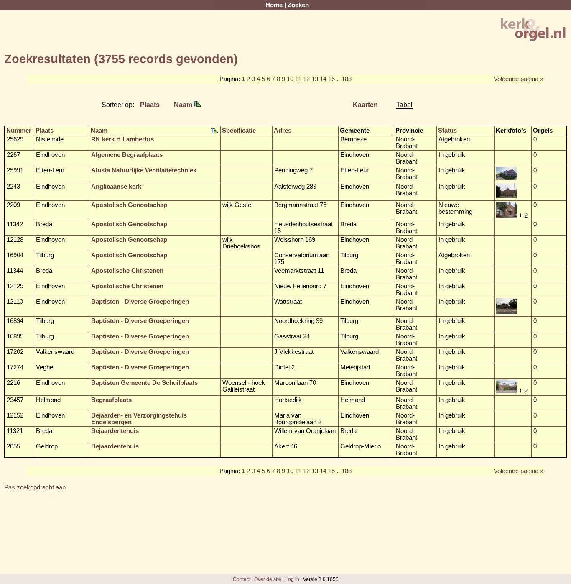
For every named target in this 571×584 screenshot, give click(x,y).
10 (290, 79)
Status (447, 130)
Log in (292, 579)
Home (274, 5)
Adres (282, 130)
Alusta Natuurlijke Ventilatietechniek (143, 170)
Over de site (267, 579)
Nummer (18, 130)
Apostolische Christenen (127, 270)
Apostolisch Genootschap (129, 205)
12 (306, 79)
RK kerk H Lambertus (122, 139)
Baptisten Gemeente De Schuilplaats (144, 382)
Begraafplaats (111, 400)
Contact (241, 579)
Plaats (150, 104)
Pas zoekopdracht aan (35, 487)
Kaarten (365, 104)
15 (331, 79)
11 (298, 79)
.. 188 (344, 79)
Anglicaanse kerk (116, 186)
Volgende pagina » (518, 79)
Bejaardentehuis (115, 431)
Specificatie (239, 130)
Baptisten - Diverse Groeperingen (140, 301)
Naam (184, 104)
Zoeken (298, 5)
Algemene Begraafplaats (127, 154)
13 (314, 79)
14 (323, 79)
